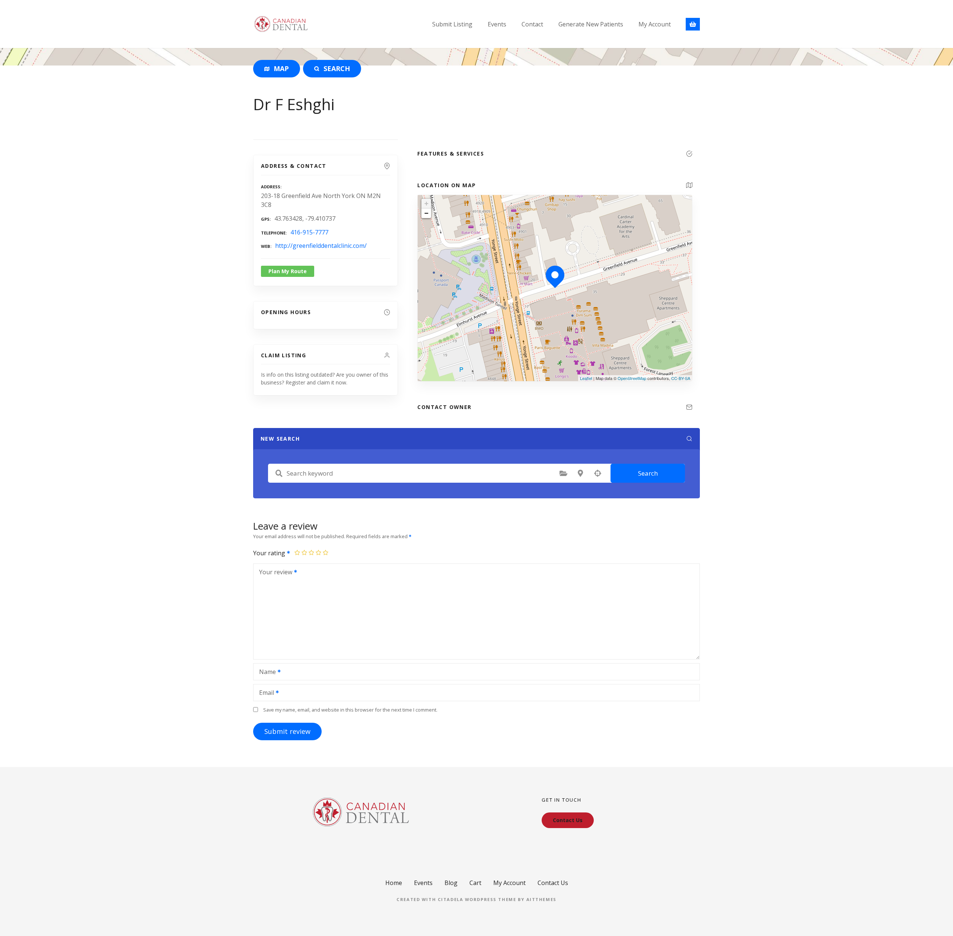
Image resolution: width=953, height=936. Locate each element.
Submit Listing (452, 24)
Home (393, 883)
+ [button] (426, 203)
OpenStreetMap (632, 378)
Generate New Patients (590, 24)
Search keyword (278, 473)
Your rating (270, 553)
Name (265, 672)
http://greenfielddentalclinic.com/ (321, 246)
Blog (451, 883)
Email (264, 693)
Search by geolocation (597, 473)
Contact (532, 24)
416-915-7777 (309, 232)
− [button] (426, 213)
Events (497, 24)
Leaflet (586, 378)
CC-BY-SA (680, 378)
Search (648, 473)
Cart (475, 883)
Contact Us (553, 883)
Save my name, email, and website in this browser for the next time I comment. (350, 709)
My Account (654, 24)
